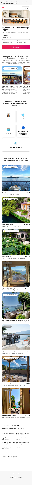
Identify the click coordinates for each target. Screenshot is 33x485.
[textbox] (9, 42)
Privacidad (13, 477)
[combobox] (16, 37)
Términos (19, 477)
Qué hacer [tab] (20, 428)
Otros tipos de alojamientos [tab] (9, 428)
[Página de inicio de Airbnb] (3, 8)
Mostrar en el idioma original (10, 3)
